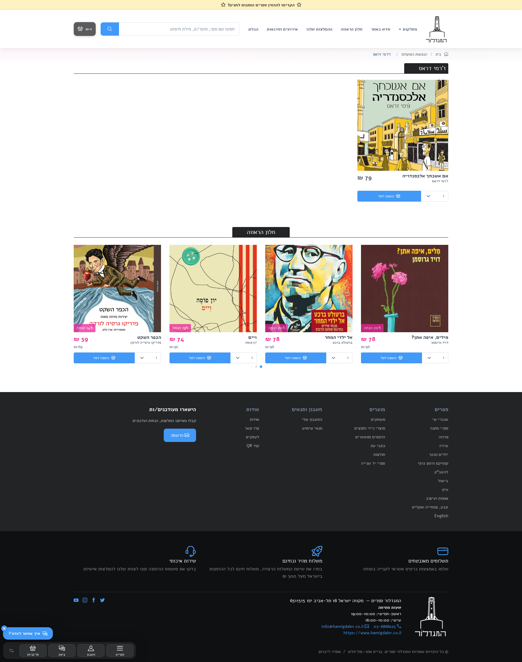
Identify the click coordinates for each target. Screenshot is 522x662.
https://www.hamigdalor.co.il (372, 633)
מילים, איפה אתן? (429, 337)
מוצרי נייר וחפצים (369, 428)
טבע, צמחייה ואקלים (430, 507)
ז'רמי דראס (440, 181)
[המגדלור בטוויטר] (102, 600)
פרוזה (443, 437)
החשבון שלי (312, 419)
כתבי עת (378, 446)
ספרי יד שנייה (373, 463)
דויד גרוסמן (439, 342)
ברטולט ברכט (343, 342)
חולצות (379, 454)
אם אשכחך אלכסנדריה (425, 176)
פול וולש (355, 651)
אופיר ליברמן (329, 651)
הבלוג (253, 29)
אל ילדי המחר (339, 337)
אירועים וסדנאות (282, 29)
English (441, 516)
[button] (11, 650)
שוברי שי (440, 419)
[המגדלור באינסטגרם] (84, 600)
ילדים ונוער (438, 454)
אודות (254, 419)
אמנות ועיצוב (437, 498)
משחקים (378, 419)
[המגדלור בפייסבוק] (93, 600)
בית (439, 54)
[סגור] (4, 628)
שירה (443, 446)
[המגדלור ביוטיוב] (76, 600)
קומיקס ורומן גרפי (433, 463)
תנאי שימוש (312, 428)
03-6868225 (384, 626)
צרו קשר (252, 428)
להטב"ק (441, 472)
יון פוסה (251, 342)
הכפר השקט (149, 337)
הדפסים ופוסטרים (370, 437)
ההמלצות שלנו (319, 29)
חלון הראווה (351, 29)
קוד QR (252, 446)
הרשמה (177, 435)
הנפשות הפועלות (414, 54)
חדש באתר (380, 29)
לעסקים (252, 437)
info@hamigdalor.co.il (342, 626)
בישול (443, 481)
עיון (445, 489)
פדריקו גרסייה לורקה (145, 342)
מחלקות (410, 29)
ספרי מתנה (439, 428)
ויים (252, 337)
